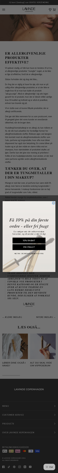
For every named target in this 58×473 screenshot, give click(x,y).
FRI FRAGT (29, 247)
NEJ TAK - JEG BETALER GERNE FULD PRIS (29, 253)
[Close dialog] (53, 203)
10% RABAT (29, 240)
